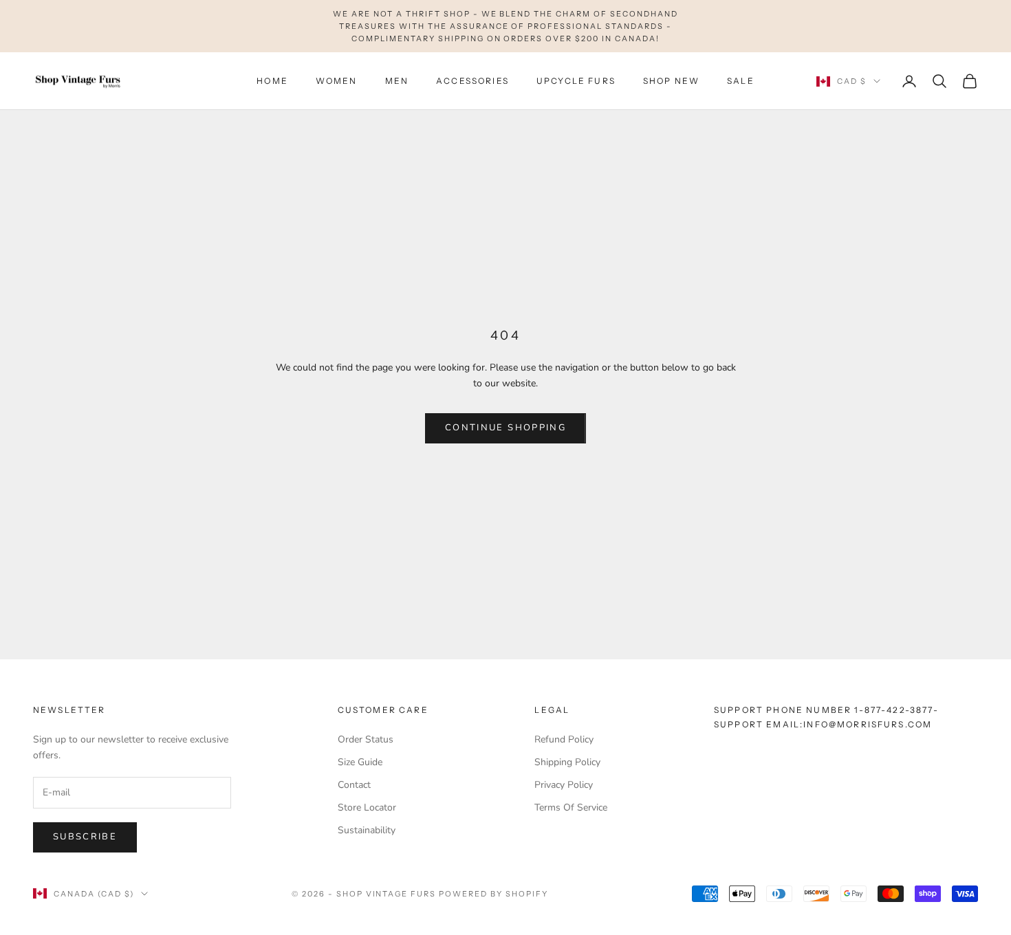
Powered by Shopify (493, 894)
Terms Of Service (570, 807)
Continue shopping (505, 427)
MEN (397, 81)
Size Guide (360, 762)
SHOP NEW (671, 81)
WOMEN (337, 81)
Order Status (365, 739)
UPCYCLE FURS (576, 81)
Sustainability (366, 830)
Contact (354, 784)
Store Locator (367, 807)
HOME (272, 81)
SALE (740, 81)
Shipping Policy (567, 762)
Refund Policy (564, 739)
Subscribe (85, 836)
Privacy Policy (563, 784)
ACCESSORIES (472, 81)
